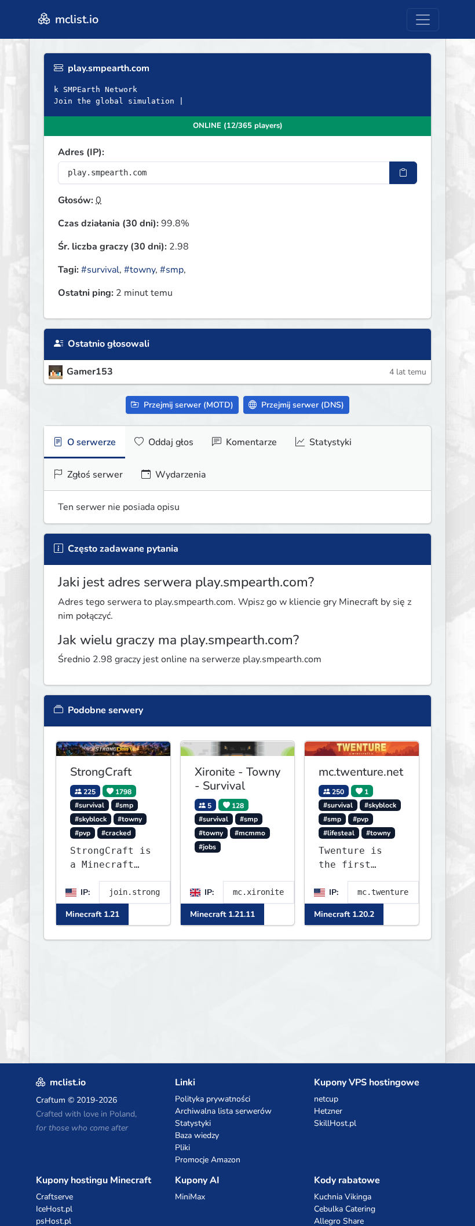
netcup (326, 1098)
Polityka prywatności (212, 1098)
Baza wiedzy (197, 1135)
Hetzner (328, 1111)
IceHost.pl (54, 1208)
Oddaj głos (169, 442)
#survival (100, 269)
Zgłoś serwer (94, 474)
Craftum (50, 1100)
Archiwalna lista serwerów (223, 1111)
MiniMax (190, 1196)
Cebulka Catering (344, 1208)
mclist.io (75, 19)
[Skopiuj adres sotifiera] (403, 172)
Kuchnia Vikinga (342, 1196)
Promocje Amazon (207, 1159)
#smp (172, 269)
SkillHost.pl (335, 1123)
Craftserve (54, 1196)
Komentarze (250, 442)
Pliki (182, 1147)
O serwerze (90, 442)
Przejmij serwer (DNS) (301, 404)
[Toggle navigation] (423, 19)
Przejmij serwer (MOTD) (187, 404)
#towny (139, 269)
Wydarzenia (179, 474)
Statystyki (329, 442)
